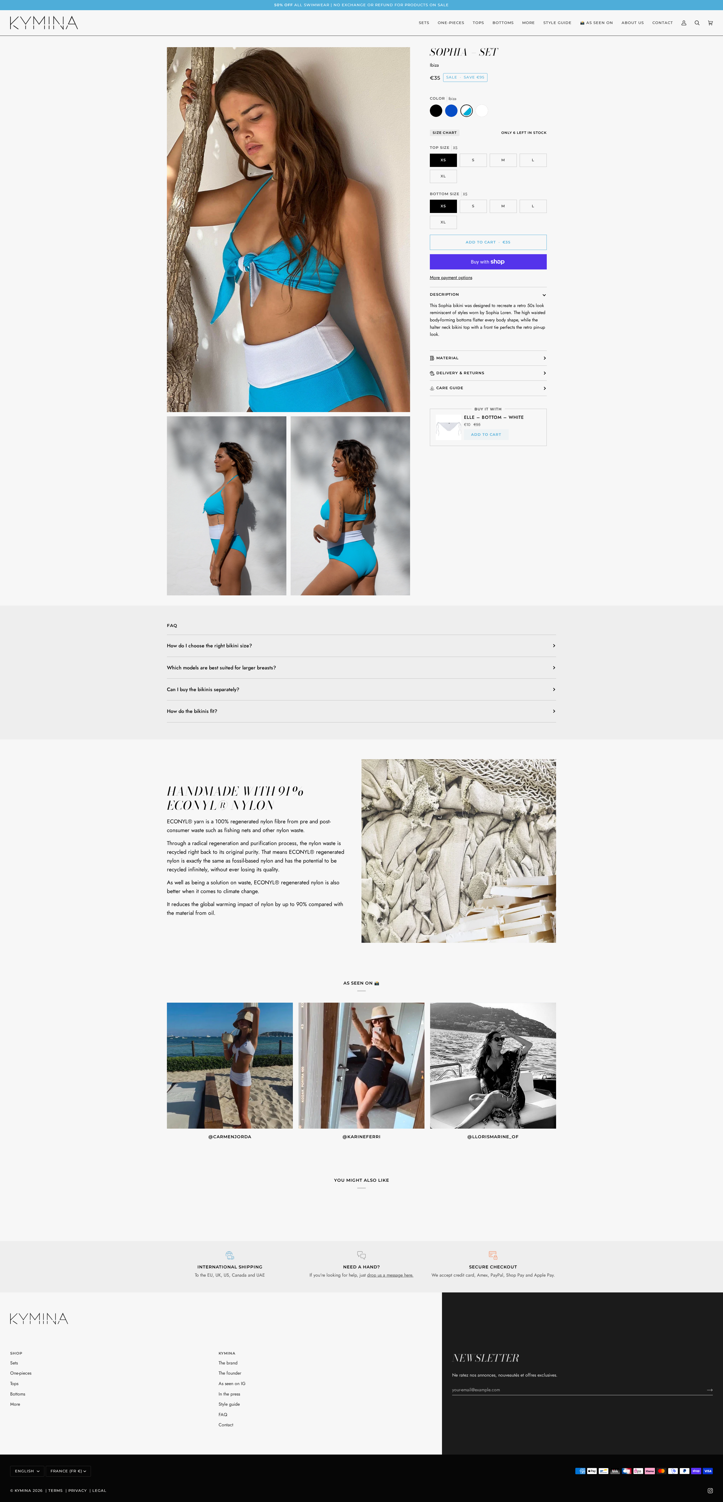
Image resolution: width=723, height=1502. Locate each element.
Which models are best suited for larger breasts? (221, 667)
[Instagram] (710, 1490)
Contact (226, 1425)
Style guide (229, 1404)
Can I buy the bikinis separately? (203, 689)
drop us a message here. (390, 1275)
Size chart (445, 133)
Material (447, 358)
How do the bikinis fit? (192, 711)
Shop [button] (16, 1353)
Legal (99, 1490)
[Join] (705, 1389)
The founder (230, 1373)
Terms (55, 1490)
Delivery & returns (460, 373)
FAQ (223, 1414)
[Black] (437, 112)
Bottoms (17, 1394)
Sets (14, 1363)
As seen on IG (232, 1383)
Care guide (449, 388)
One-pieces (20, 1373)
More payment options (451, 277)
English (25, 1471)
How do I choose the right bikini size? (209, 645)
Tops (14, 1383)
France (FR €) (66, 1471)
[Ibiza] (468, 112)
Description (444, 294)
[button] (596, 23)
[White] (482, 112)
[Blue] (452, 112)
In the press (229, 1394)
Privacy (77, 1490)
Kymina (23, 1490)
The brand (228, 1363)
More (15, 1404)
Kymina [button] (227, 1353)
